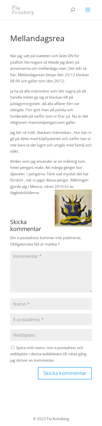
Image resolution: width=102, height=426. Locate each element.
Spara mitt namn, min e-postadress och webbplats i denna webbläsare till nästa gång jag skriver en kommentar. (48, 354)
